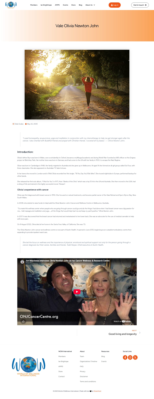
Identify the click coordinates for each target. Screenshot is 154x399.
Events (65, 5)
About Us (88, 5)
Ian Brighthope (46, 5)
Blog (80, 5)
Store (73, 5)
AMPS (57, 5)
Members (33, 5)
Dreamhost (97, 391)
